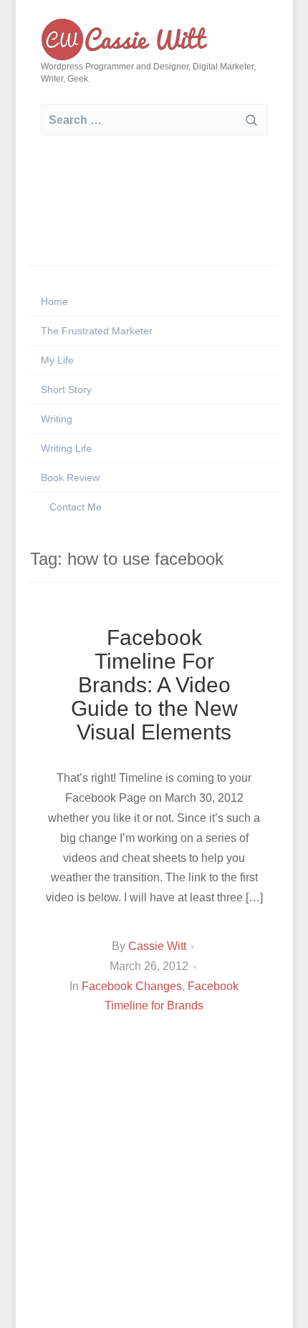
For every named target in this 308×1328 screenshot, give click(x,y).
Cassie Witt (157, 946)
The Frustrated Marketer (97, 330)
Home (54, 301)
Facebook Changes (132, 986)
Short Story (66, 389)
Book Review (70, 477)
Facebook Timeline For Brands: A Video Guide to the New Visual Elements (154, 685)
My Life (57, 360)
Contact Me (74, 507)
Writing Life (66, 448)
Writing (56, 419)
